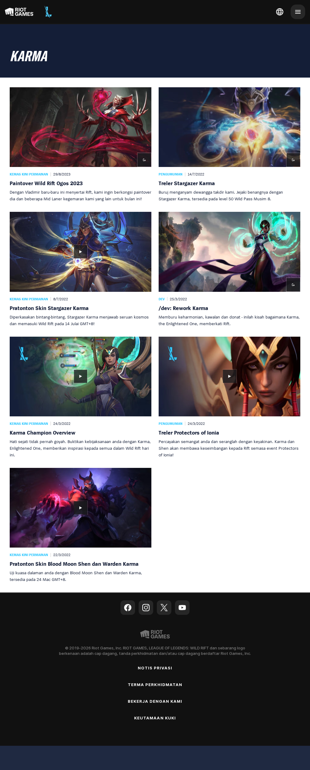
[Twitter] (164, 607)
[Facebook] (127, 607)
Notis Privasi (155, 667)
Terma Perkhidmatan (155, 684)
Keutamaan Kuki (155, 717)
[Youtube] (182, 607)
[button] (80, 144)
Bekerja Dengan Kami (155, 701)
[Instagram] (146, 607)
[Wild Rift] (48, 12)
